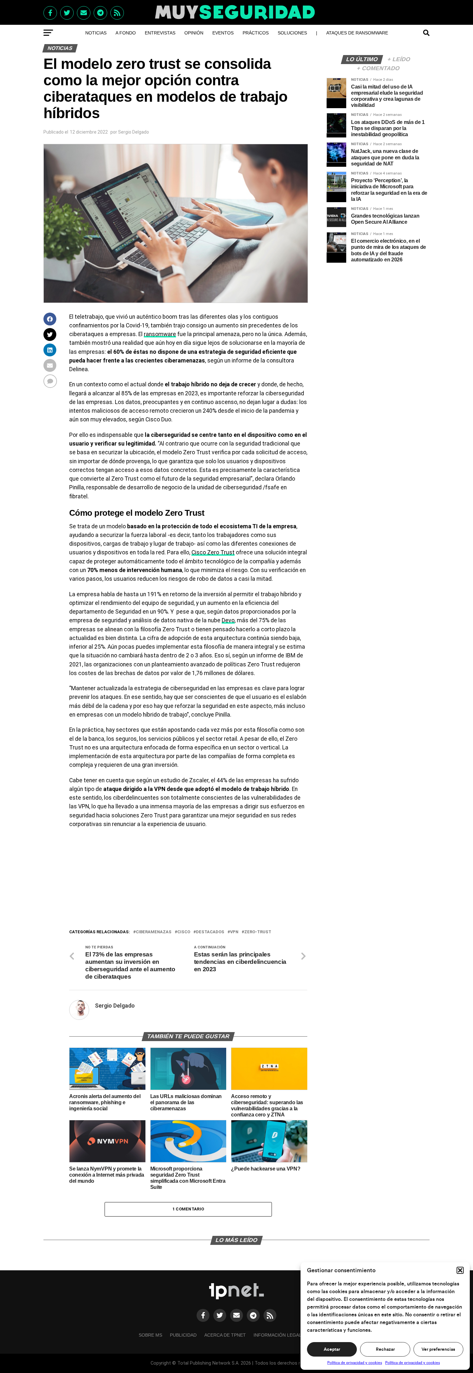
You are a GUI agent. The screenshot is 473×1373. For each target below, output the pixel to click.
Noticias (96, 32)
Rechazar (385, 1349)
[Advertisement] (188, 880)
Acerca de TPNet (225, 1335)
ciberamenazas (154, 932)
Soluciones (292, 32)
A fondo (126, 32)
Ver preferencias (438, 1349)
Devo (228, 620)
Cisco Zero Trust (213, 552)
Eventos (223, 32)
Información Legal (277, 1335)
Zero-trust (257, 932)
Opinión (193, 32)
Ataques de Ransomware (357, 32)
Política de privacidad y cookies (354, 1363)
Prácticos (256, 32)
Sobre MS (150, 1335)
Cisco (183, 932)
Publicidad (183, 1335)
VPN (234, 932)
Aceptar (332, 1349)
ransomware (160, 334)
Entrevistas (160, 32)
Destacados (210, 932)
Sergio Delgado (133, 132)
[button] (460, 1270)
